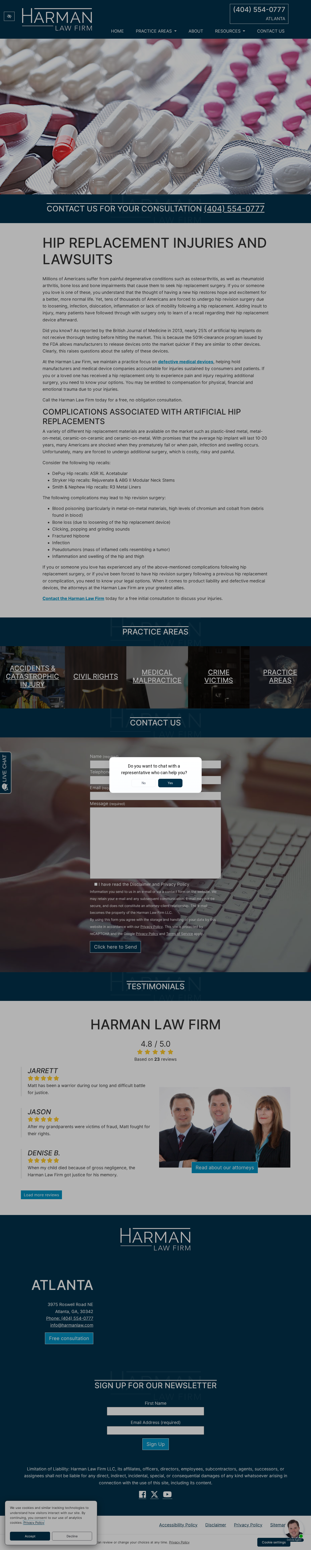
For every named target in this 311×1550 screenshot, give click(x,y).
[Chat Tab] (155, 775)
